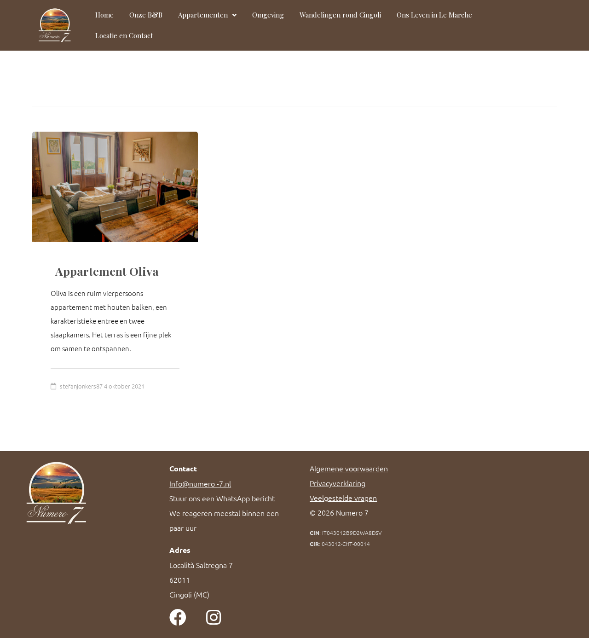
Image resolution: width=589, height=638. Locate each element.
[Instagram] (213, 617)
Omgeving (268, 14)
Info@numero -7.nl (200, 483)
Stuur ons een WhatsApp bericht (222, 498)
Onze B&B (145, 14)
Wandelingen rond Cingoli (340, 14)
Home (104, 14)
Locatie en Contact (124, 35)
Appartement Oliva (107, 270)
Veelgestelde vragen (343, 498)
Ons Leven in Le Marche (434, 14)
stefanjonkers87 (81, 386)
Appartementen (203, 14)
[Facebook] (177, 617)
